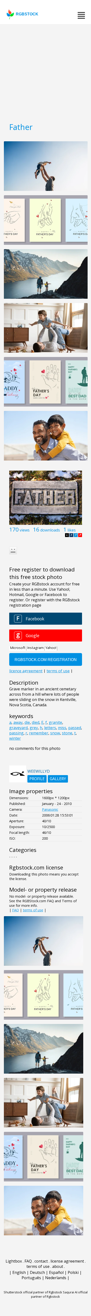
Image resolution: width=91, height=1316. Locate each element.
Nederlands (55, 1277)
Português (31, 1277)
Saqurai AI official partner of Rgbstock (59, 1294)
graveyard (18, 727)
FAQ (15, 910)
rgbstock (27, 14)
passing (16, 733)
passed (74, 727)
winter (15, 738)
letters (50, 727)
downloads (50, 530)
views (25, 530)
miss (62, 727)
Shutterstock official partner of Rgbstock (33, 1292)
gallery (58, 778)
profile (37, 778)
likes (71, 530)
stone (67, 733)
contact (41, 1261)
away (18, 722)
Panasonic (50, 809)
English (19, 1272)
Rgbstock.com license (36, 867)
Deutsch (37, 1272)
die (27, 722)
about (57, 1266)
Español (56, 1272)
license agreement (67, 1261)
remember (38, 733)
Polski (73, 1272)
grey (34, 727)
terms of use (33, 910)
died (35, 722)
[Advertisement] (45, 71)
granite (55, 722)
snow (55, 733)
